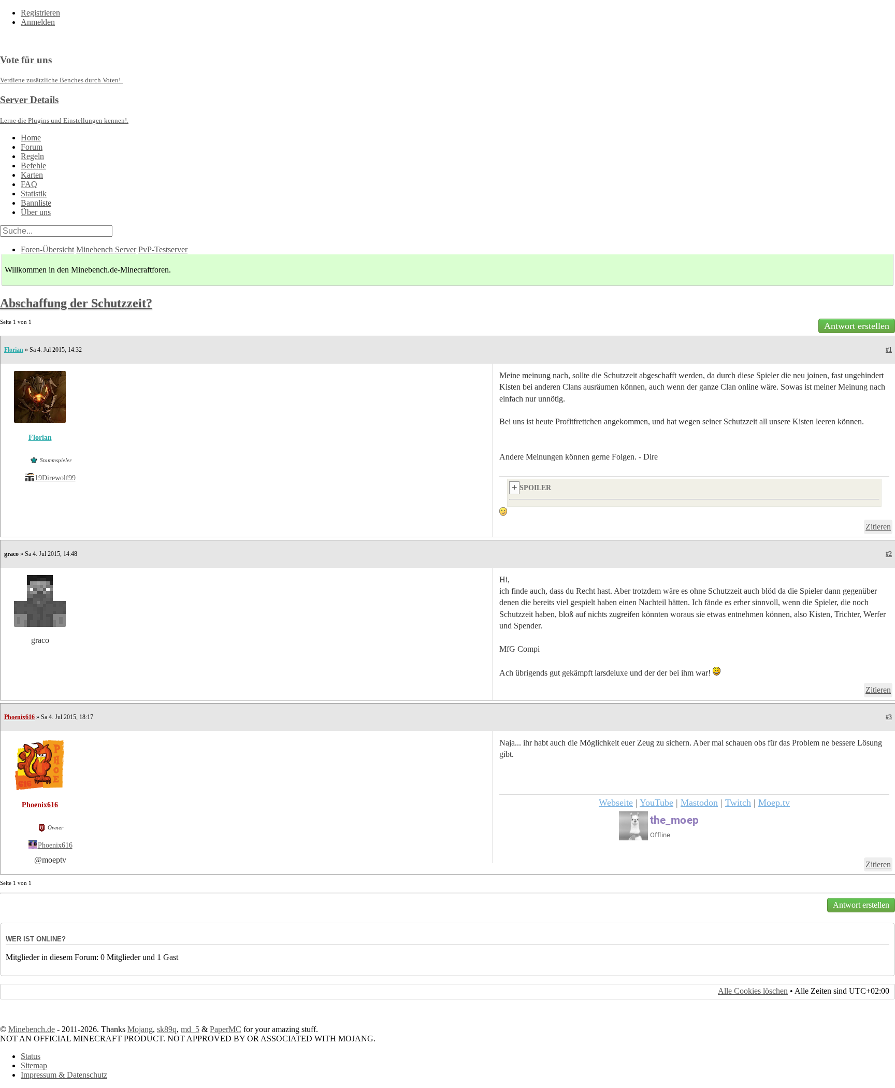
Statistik (34, 193)
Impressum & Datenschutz (64, 1074)
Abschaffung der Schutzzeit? (76, 303)
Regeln (32, 156)
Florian (13, 349)
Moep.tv (774, 802)
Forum (31, 146)
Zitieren (878, 526)
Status (30, 1056)
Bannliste (36, 202)
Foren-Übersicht (47, 249)
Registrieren (40, 12)
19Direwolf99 (55, 478)
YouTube (656, 802)
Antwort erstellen (856, 326)
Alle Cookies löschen (753, 990)
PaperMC (225, 1029)
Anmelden (38, 22)
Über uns (36, 212)
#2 (889, 553)
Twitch (738, 802)
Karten (32, 174)
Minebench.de (31, 1029)
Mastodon (699, 802)
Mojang (140, 1029)
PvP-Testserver (162, 249)
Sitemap (34, 1065)
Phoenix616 (19, 717)
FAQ (29, 184)
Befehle (33, 165)
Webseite (616, 802)
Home (31, 137)
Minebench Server (106, 249)
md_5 (190, 1029)
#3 (889, 717)
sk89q (167, 1029)
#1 (889, 349)
